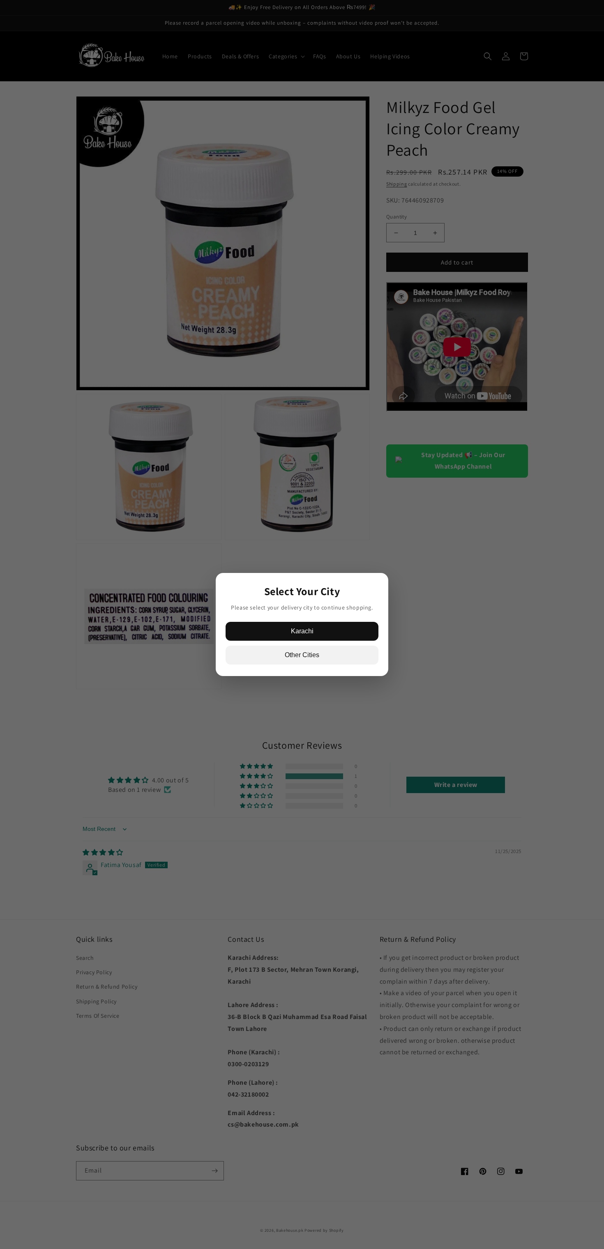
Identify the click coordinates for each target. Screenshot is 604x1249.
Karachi (302, 631)
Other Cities (302, 654)
